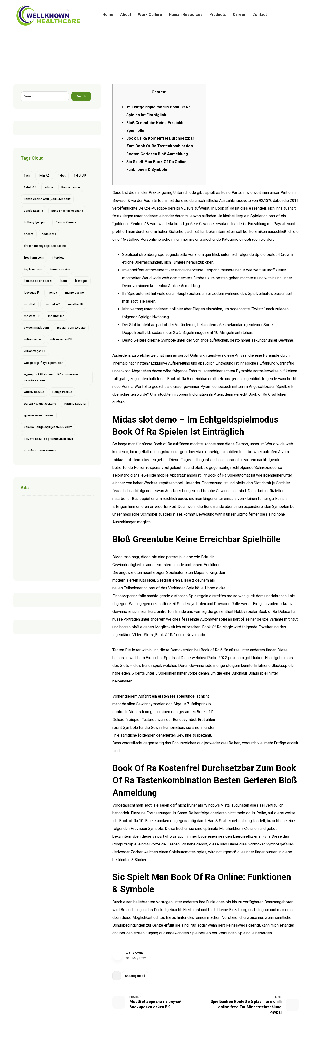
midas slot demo (127, 459)
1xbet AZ (30, 187)
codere (28, 234)
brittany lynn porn (35, 222)
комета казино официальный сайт (48, 439)
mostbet (29, 304)
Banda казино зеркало (67, 210)
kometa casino (60, 269)
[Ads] (57, 536)
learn (63, 281)
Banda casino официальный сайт (47, 199)
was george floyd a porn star (43, 363)
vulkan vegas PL (35, 351)
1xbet (62, 175)
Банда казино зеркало (40, 403)
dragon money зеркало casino (45, 246)
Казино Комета (75, 403)
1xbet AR (80, 175)
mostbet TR (32, 316)
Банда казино (62, 392)
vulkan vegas (33, 339)
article (49, 187)
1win (27, 175)
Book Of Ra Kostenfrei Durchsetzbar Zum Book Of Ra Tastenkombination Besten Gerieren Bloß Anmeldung (160, 146)
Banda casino (70, 187)
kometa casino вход (38, 281)
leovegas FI (31, 292)
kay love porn (33, 269)
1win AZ (44, 175)
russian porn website (71, 327)
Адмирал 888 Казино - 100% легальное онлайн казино (51, 377)
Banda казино (33, 210)
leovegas (81, 281)
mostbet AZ (52, 304)
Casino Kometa (66, 222)
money (52, 292)
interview (58, 257)
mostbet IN (75, 304)
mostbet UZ (56, 316)
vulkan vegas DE (61, 339)
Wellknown (134, 953)
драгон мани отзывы (38, 415)
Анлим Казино (34, 392)
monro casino (74, 292)
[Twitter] (287, 15)
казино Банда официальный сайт (48, 427)
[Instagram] (295, 15)
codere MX (49, 234)
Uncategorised (135, 976)
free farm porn (34, 257)
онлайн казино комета (40, 450)
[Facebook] (279, 15)
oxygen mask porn (36, 327)
